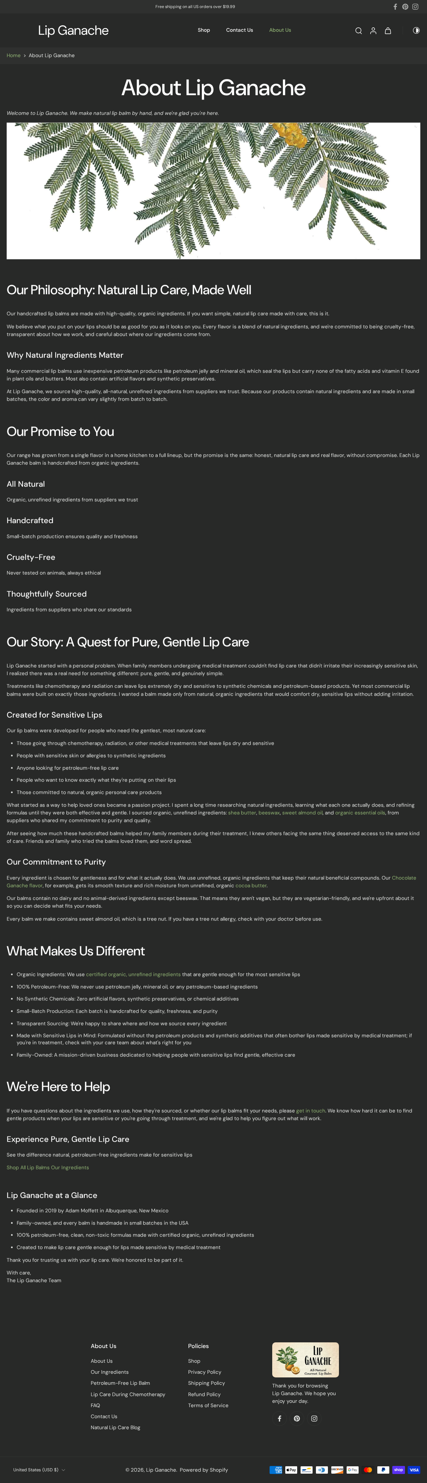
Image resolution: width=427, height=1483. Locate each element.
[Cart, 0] (388, 30)
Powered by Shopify (204, 1469)
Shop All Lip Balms (28, 1167)
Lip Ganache (161, 1469)
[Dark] (411, 30)
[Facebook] (395, 7)
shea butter (242, 812)
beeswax (269, 812)
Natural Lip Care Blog (115, 1427)
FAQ (95, 1405)
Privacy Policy (205, 1372)
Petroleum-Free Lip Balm (120, 1383)
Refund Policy (204, 1394)
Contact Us (239, 30)
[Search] (358, 30)
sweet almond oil (302, 812)
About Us (280, 30)
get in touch (310, 1110)
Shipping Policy (206, 1383)
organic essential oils (360, 812)
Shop (204, 30)
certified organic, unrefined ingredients (133, 974)
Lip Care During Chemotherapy (128, 1394)
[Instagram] (415, 7)
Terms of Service (208, 1405)
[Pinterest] (405, 7)
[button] (129, 1346)
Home (14, 55)
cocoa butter (251, 885)
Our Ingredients (70, 1167)
